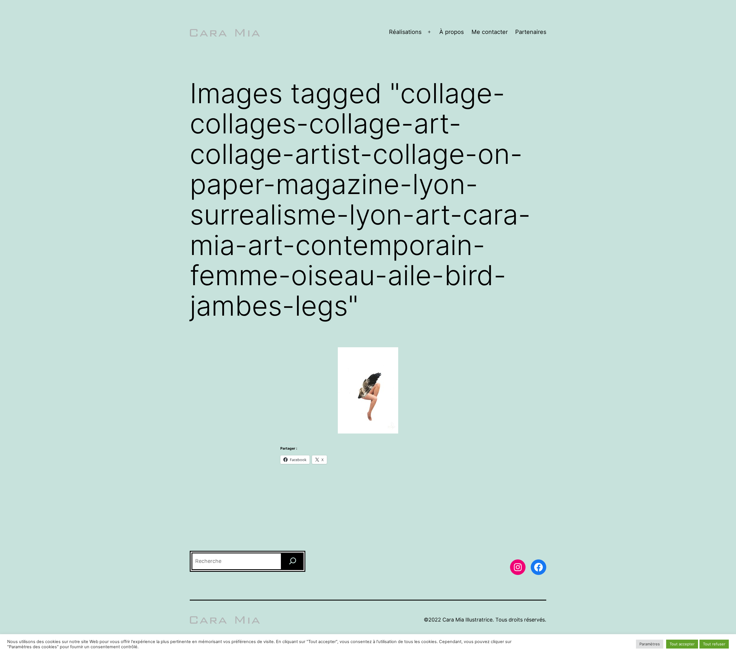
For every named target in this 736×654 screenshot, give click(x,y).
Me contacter (489, 31)
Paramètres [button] (649, 644)
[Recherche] (293, 561)
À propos (451, 31)
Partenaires (530, 31)
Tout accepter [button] (682, 644)
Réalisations (405, 31)
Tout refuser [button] (714, 644)
